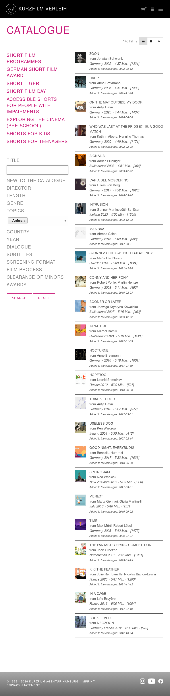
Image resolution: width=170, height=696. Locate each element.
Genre (15, 203)
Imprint (88, 681)
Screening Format (31, 262)
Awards (17, 284)
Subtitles (19, 254)
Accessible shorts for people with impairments (32, 105)
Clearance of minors (35, 277)
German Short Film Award (32, 72)
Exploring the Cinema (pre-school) (36, 122)
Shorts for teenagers (37, 141)
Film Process (24, 269)
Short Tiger (23, 83)
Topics (15, 210)
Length (16, 195)
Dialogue (19, 247)
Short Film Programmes (24, 58)
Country (18, 231)
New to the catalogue (36, 180)
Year (13, 239)
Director (19, 188)
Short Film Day (26, 91)
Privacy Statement (23, 685)
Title (13, 160)
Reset (44, 298)
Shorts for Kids (28, 133)
